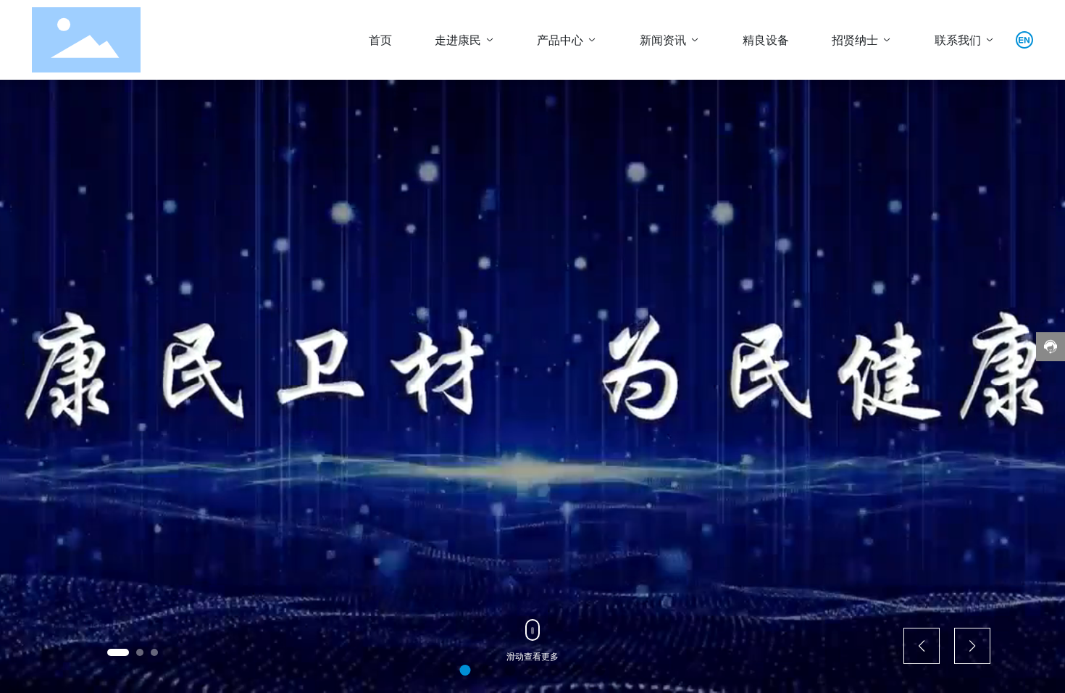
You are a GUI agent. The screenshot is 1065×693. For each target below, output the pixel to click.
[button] (118, 652)
